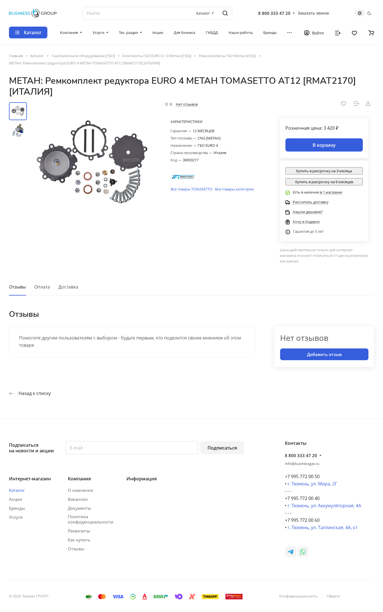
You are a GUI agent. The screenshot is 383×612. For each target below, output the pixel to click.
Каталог (17, 490)
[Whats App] (302, 551)
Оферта (333, 596)
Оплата (42, 287)
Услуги (16, 517)
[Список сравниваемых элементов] (338, 32)
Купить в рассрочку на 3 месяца (324, 170)
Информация (141, 479)
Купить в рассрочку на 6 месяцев (324, 181)
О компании (80, 490)
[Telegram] (290, 551)
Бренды (17, 508)
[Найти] (225, 13)
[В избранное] (343, 104)
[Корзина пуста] (371, 32)
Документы (79, 508)
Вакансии (78, 499)
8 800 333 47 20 (274, 13)
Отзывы (17, 287)
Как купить (79, 540)
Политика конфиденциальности (91, 519)
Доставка (68, 287)
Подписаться (222, 448)
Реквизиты (79, 531)
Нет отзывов (187, 104)
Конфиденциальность (298, 596)
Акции (15, 499)
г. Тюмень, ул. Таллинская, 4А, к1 (323, 527)
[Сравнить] (356, 104)
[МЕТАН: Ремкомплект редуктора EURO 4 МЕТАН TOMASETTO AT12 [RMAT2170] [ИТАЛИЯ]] (91, 165)
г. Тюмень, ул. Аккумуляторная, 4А (324, 505)
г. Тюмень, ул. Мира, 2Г (312, 484)
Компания (79, 479)
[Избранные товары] (354, 32)
